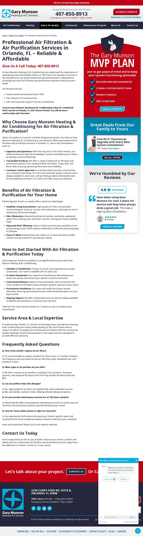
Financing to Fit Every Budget (126, 17)
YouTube (44, 508)
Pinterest (49, 508)
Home (4, 35)
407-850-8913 (71, 13)
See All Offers (112, 157)
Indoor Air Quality (16, 35)
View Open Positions (79, 2)
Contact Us (76, 471)
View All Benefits (112, 109)
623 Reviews (118, 190)
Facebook (33, 508)
